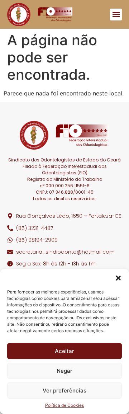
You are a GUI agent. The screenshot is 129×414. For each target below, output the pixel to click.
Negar (64, 370)
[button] (118, 278)
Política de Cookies (64, 405)
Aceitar (64, 351)
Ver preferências (64, 390)
